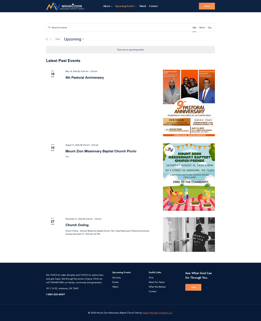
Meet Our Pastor (157, 282)
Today (57, 39)
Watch (142, 6)
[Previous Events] (47, 39)
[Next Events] (50, 39)
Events (115, 282)
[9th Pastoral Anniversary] (189, 103)
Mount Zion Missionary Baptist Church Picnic (101, 151)
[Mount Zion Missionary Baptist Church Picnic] (189, 177)
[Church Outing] (189, 234)
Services (116, 277)
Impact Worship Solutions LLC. (157, 312)
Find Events (181, 27)
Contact (153, 6)
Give (206, 6)
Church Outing (77, 224)
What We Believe (157, 286)
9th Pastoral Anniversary (85, 77)
